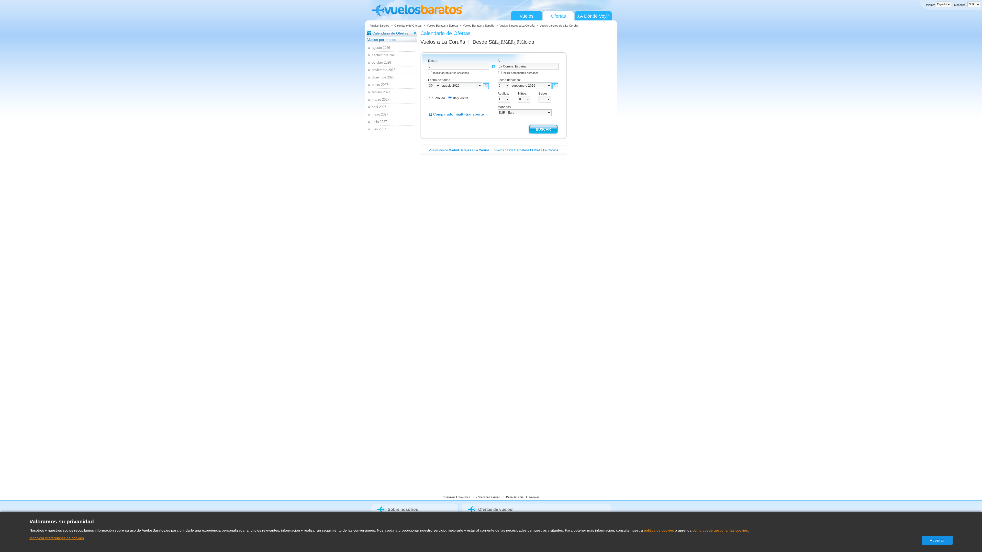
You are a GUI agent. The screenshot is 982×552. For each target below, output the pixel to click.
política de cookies (659, 530)
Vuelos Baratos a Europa (442, 25)
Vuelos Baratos (379, 25)
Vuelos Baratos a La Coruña (516, 25)
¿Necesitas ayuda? (488, 497)
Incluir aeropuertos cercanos (451, 72)
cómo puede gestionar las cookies (720, 530)
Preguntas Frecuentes (456, 497)
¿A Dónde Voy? (593, 16)
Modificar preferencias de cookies (56, 538)
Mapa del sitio (514, 497)
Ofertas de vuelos (495, 509)
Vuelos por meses (381, 40)
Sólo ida (439, 98)
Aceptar (937, 540)
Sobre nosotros (403, 509)
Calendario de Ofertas (408, 25)
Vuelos (526, 16)
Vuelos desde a (459, 150)
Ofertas (558, 16)
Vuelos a (442, 42)
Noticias (534, 497)
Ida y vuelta (460, 98)
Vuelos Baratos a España (478, 25)
